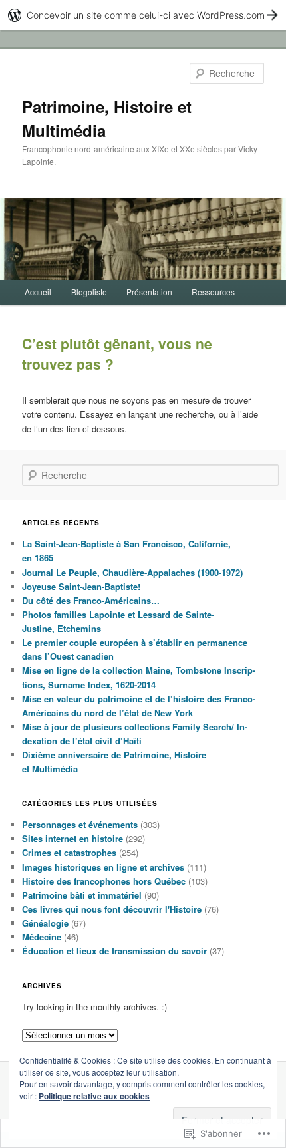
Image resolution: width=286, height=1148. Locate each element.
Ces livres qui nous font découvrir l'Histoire (112, 909)
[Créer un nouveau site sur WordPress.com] (143, 15)
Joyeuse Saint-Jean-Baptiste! (81, 586)
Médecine (41, 937)
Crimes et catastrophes (69, 852)
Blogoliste (89, 291)
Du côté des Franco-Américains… (91, 600)
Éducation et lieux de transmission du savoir (114, 950)
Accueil (38, 291)
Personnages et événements (80, 824)
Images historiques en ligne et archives (103, 867)
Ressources (213, 291)
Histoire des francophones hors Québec (104, 881)
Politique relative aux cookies (94, 1096)
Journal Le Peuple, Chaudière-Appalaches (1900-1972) (132, 572)
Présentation (149, 291)
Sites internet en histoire (72, 838)
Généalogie (45, 923)
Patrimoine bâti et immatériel (82, 895)
